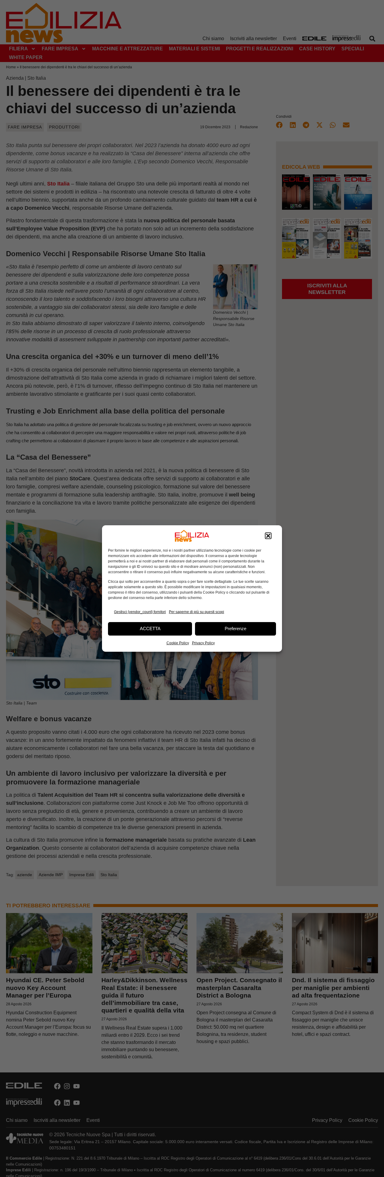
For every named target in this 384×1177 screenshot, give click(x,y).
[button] (268, 536)
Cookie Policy (177, 643)
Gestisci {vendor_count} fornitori (140, 612)
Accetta (150, 628)
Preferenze (235, 628)
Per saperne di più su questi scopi (196, 612)
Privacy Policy (203, 643)
